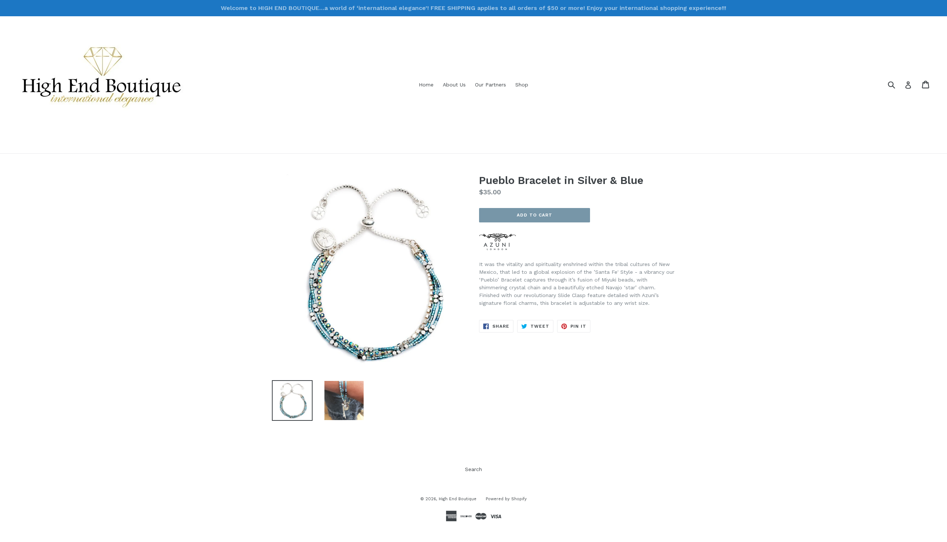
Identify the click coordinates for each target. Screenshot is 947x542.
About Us (454, 85)
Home (426, 85)
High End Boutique (457, 499)
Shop (521, 85)
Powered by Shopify (506, 499)
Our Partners (490, 85)
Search (473, 469)
